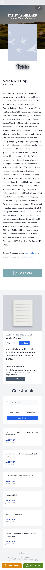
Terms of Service (28, 560)
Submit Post (22, 418)
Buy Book (24, 343)
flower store (29, 256)
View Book (11, 343)
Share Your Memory (15, 379)
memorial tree (30, 253)
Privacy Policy (16, 560)
